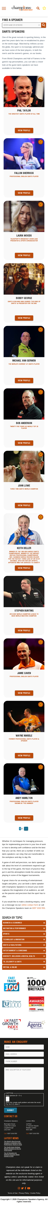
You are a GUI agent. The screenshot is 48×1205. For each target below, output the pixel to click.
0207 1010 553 (38, 908)
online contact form (29, 905)
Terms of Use (12, 1193)
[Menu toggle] (4, 8)
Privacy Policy (24, 1193)
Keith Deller (24, 548)
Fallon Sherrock (24, 173)
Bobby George (24, 298)
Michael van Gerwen (24, 360)
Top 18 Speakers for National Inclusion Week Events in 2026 (11, 1154)
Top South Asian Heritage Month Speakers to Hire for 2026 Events (12, 1148)
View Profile (24, 130)
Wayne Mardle (24, 735)
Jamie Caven (24, 673)
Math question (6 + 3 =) (14, 1095)
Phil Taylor (24, 110)
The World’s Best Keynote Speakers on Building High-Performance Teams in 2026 (13, 1143)
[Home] (22, 8)
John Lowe (24, 485)
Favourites (44, 8)
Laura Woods (24, 235)
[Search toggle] (38, 8)
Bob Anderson (24, 423)
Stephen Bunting (24, 610)
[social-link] (19, 1188)
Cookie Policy (35, 1193)
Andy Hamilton (24, 798)
